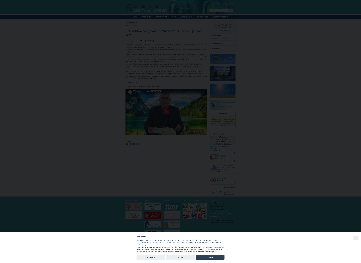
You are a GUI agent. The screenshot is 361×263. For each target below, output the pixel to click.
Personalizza (150, 257)
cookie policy (204, 252)
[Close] (355, 238)
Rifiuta (180, 257)
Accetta (210, 257)
